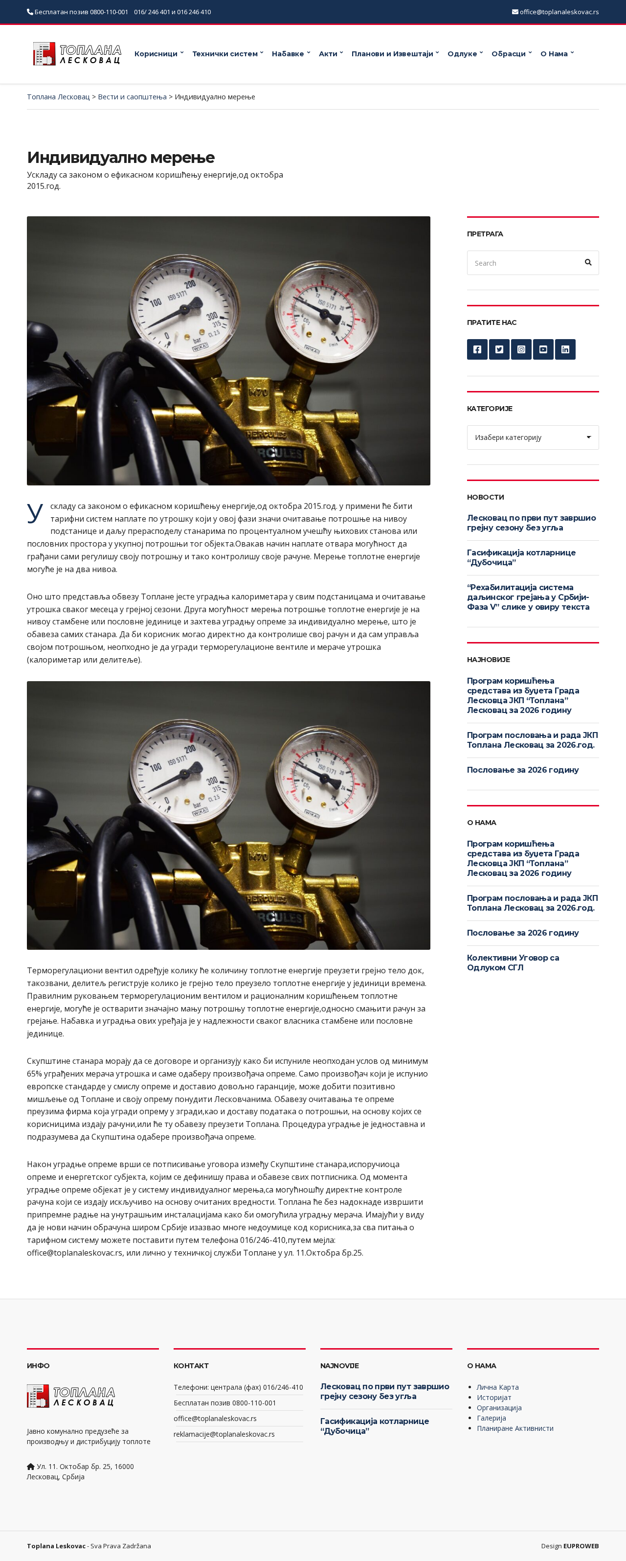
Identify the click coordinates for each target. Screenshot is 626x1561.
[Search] (588, 263)
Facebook (477, 349)
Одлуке (462, 53)
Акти (328, 53)
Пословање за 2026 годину (523, 770)
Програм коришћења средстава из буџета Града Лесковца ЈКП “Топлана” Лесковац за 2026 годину (523, 695)
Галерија (491, 1418)
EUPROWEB (581, 1545)
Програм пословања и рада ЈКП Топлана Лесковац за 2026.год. (532, 740)
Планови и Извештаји (392, 53)
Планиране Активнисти (515, 1428)
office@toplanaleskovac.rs (559, 11)
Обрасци (509, 53)
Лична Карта (498, 1387)
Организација (499, 1407)
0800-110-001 (110, 11)
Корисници (156, 53)
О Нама (554, 53)
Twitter (499, 349)
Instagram (521, 349)
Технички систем (225, 53)
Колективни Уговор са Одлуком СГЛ (513, 962)
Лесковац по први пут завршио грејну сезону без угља (531, 522)
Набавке (288, 53)
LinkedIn (565, 349)
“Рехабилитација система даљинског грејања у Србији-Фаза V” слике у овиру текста (528, 597)
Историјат (494, 1397)
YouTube (543, 349)
